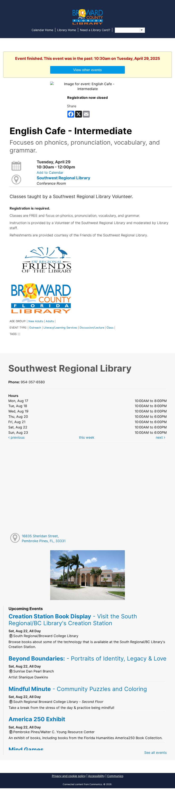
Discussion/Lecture (92, 327)
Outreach (35, 327)
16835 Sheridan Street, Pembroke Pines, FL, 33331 (44, 538)
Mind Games (26, 749)
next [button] (160, 437)
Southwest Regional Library (63, 177)
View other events (87, 70)
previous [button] (17, 437)
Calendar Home (42, 30)
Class (110, 327)
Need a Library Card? (95, 30)
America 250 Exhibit (37, 719)
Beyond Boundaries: (87, 658)
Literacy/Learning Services (60, 327)
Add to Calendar (50, 172)
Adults (50, 321)
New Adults (35, 321)
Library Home (66, 30)
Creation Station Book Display (73, 619)
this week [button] (86, 437)
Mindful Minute (78, 688)
